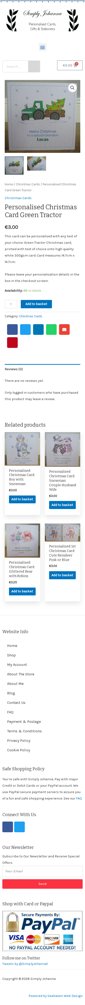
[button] (43, 47)
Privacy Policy (18, 740)
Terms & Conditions (24, 731)
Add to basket (36, 304)
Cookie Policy (18, 750)
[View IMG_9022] (36, 163)
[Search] (34, 66)
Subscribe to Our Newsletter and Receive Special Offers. (41, 859)
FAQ (10, 712)
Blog (11, 693)
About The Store (20, 674)
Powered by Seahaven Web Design (56, 996)
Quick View (22, 462)
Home (9, 184)
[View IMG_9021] (14, 165)
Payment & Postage (24, 721)
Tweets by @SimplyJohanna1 (25, 964)
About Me (15, 683)
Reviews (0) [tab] (14, 369)
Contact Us (16, 702)
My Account (17, 664)
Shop (11, 655)
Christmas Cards (28, 184)
